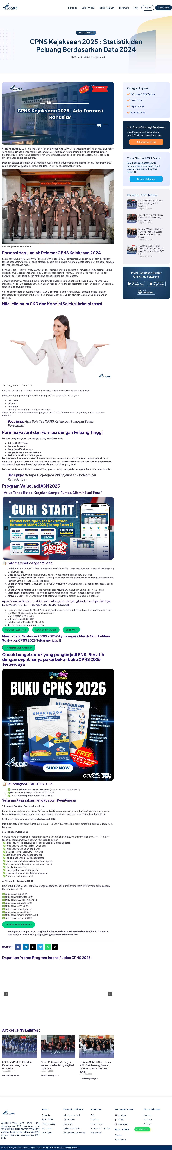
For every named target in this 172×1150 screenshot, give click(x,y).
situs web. (88, 574)
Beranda (72, 7)
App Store (86, 568)
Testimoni (124, 7)
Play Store (70, 568)
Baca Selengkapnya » (11, 1075)
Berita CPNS (88, 7)
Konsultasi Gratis (147, 142)
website (19, 571)
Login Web (71, 629)
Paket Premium (106, 7)
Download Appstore (15, 629)
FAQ (135, 7)
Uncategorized (86, 33)
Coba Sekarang (147, 179)
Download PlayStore (45, 629)
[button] (6, 528)
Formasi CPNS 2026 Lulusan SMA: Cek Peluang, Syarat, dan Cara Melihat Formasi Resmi (95, 1066)
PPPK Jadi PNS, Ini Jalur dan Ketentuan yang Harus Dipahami (17, 1065)
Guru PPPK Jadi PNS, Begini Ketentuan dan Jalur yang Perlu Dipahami (58, 1065)
